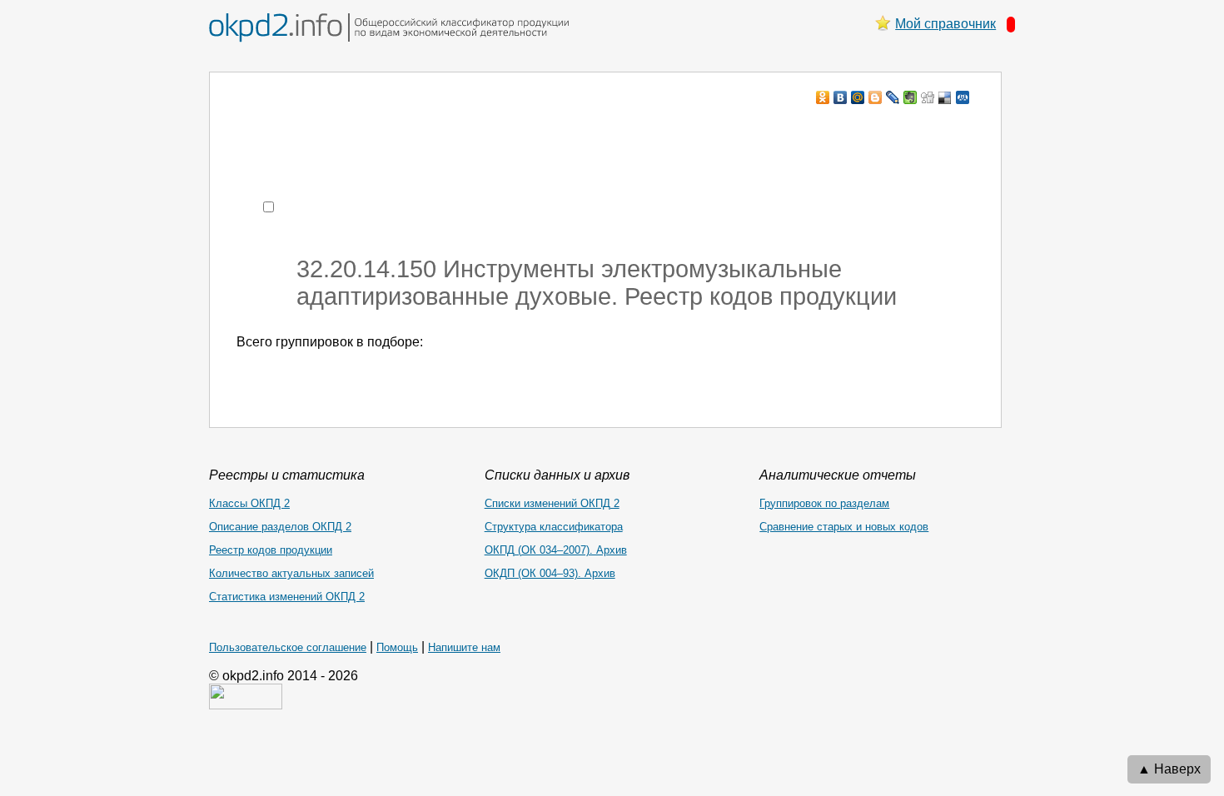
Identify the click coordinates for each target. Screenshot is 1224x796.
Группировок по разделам (824, 503)
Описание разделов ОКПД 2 (280, 526)
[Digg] (928, 97)
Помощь (397, 647)
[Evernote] (910, 97)
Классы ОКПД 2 (249, 503)
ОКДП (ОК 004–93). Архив (550, 573)
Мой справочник (945, 24)
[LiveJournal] (893, 97)
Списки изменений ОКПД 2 (552, 503)
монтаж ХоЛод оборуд (402, 129)
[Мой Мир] (858, 97)
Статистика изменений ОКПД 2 (287, 596)
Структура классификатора (554, 526)
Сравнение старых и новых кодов (843, 526)
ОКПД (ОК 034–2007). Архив (556, 550)
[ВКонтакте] (840, 97)
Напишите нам (464, 647)
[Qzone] (963, 97)
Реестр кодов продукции (270, 550)
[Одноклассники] (823, 97)
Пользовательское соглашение (287, 647)
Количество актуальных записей (291, 573)
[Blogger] (875, 97)
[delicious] (945, 97)
